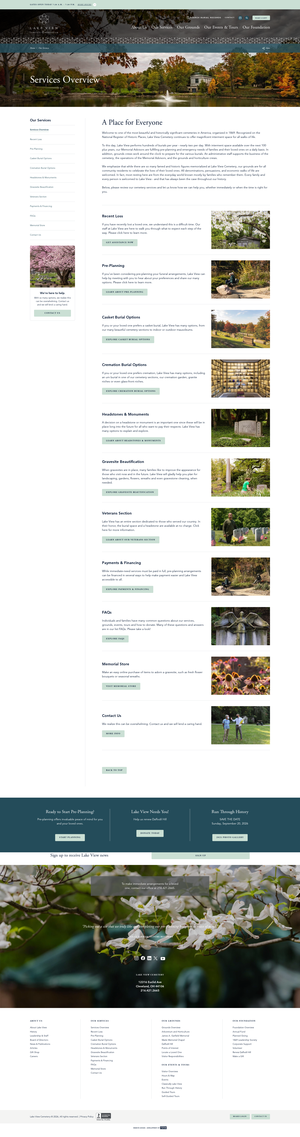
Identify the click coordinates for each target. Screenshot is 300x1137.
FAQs (93, 1064)
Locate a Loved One (172, 1052)
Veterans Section (99, 1056)
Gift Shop (34, 1052)
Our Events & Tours (221, 27)
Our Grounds (188, 27)
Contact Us (96, 1072)
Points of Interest (170, 1048)
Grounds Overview (171, 1027)
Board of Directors (39, 1040)
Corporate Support (242, 1044)
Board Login (240, 1116)
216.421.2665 (165, 888)
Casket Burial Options (101, 1040)
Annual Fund (239, 1031)
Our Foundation (256, 27)
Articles (33, 1048)
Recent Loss (96, 1031)
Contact (230, 18)
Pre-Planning (97, 1035)
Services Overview (100, 1027)
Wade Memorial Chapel (173, 1040)
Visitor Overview (170, 1071)
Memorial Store (98, 1068)
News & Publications (40, 1044)
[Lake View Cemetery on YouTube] (163, 959)
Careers (34, 1056)
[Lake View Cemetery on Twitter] (156, 959)
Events (165, 1079)
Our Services (161, 27)
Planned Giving (240, 1035)
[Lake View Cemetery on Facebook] (143, 959)
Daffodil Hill (167, 1044)
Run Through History (172, 1088)
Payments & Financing (102, 1060)
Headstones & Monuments (104, 1048)
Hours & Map (168, 1075)
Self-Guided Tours (171, 1096)
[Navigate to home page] (44, 24)
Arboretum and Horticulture (176, 1031)
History (33, 1031)
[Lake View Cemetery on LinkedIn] (149, 959)
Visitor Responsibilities (173, 1056)
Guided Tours (168, 1092)
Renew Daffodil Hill (242, 1052)
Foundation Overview (243, 1027)
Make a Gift (261, 18)
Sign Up (200, 855)
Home (32, 48)
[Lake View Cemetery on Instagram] (137, 959)
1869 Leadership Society (245, 1040)
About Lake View (38, 1027)
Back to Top (114, 770)
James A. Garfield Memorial (175, 1035)
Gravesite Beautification (102, 1052)
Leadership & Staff (39, 1035)
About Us (139, 27)
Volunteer (237, 1048)
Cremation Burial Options (103, 1044)
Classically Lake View (172, 1083)
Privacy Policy (86, 1116)
